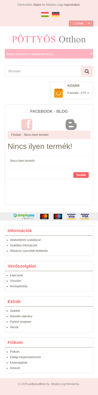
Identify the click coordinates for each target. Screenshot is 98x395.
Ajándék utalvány (21, 316)
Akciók (14, 327)
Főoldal (16, 135)
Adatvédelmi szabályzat (25, 240)
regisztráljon (72, 4)
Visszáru (15, 281)
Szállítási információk (23, 245)
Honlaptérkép (19, 286)
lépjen (37, 4)
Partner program (20, 321)
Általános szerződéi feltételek (29, 251)
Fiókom (15, 351)
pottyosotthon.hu (39, 384)
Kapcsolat (16, 275)
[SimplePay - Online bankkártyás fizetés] (49, 216)
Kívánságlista (18, 362)
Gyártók (15, 310)
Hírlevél (15, 368)
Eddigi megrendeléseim (25, 357)
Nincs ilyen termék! (36, 135)
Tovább (81, 175)
